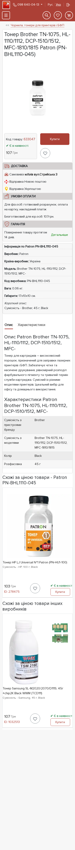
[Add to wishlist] (45, 153)
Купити (55, 139)
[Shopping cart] (69, 15)
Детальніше (59, 235)
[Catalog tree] (6, 15)
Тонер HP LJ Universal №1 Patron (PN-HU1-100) (35, 562)
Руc (54, 5)
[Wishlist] (58, 15)
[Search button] (47, 15)
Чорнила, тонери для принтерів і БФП (37, 25)
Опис (9, 325)
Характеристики (31, 325)
